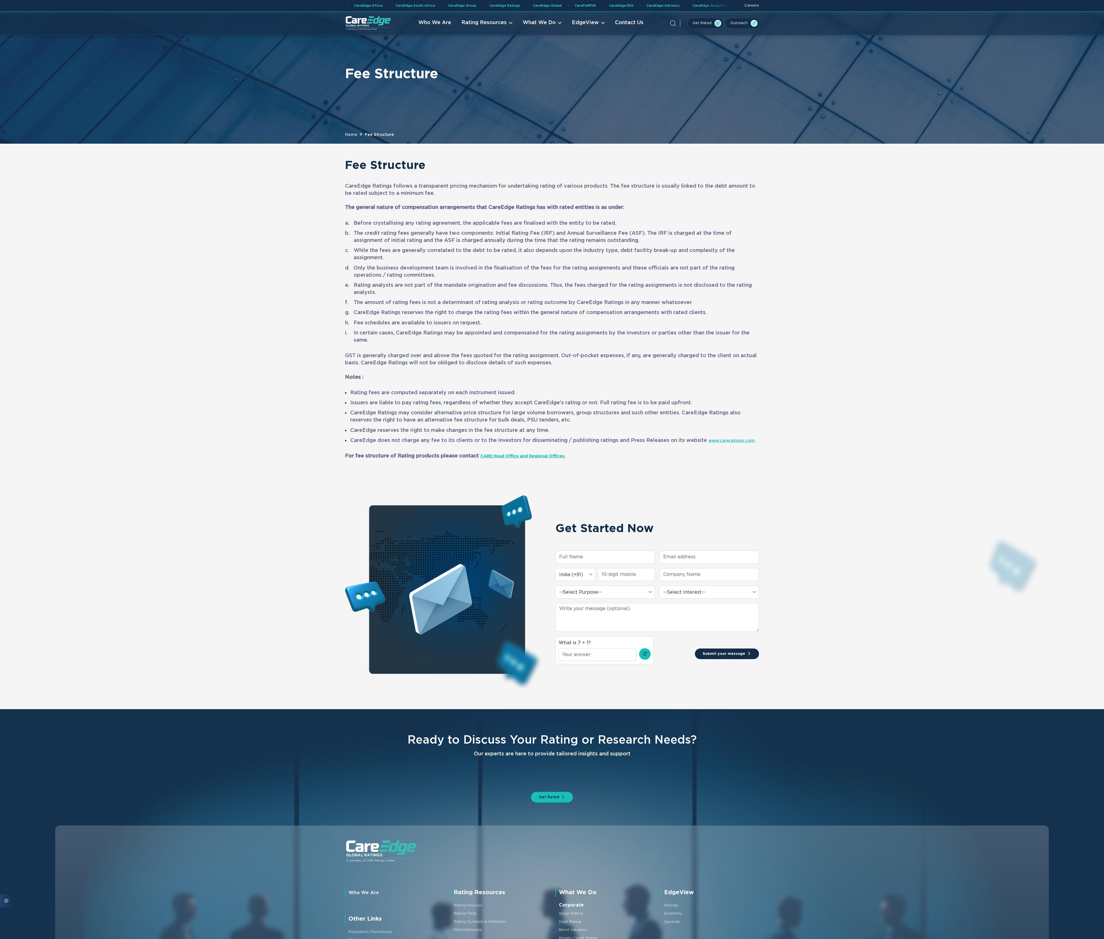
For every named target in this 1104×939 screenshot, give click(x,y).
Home (351, 135)
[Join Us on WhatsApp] (6, 900)
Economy (675, 930)
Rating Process (471, 922)
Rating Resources (478, 23)
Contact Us (624, 23)
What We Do (534, 23)
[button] (661, 24)
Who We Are (429, 23)
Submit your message (716, 661)
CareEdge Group (354, 6)
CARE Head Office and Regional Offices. (532, 463)
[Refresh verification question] (645, 661)
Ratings (672, 922)
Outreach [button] (735, 24)
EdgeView (580, 23)
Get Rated (692, 24)
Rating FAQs (468, 930)
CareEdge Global (453, 6)
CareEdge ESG (539, 6)
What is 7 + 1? (575, 650)
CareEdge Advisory (588, 6)
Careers (750, 6)
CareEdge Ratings (404, 6)
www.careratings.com (378, 447)
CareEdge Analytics (641, 6)
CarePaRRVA (497, 6)
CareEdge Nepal (693, 6)
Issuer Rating (573, 930)
